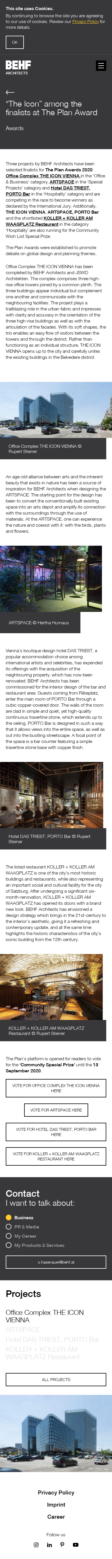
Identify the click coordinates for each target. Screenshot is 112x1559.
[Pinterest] (62, 1544)
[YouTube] (75, 1544)
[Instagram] (36, 1544)
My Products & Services (39, 1245)
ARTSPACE (23, 1329)
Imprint (56, 1504)
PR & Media (26, 1227)
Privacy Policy (56, 1492)
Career (56, 1517)
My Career (25, 1236)
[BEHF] (18, 67)
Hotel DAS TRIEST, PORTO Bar (52, 1339)
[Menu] (101, 65)
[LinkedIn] (49, 1544)
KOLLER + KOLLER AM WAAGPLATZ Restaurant (43, 1353)
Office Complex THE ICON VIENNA (45, 1316)
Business (23, 1217)
